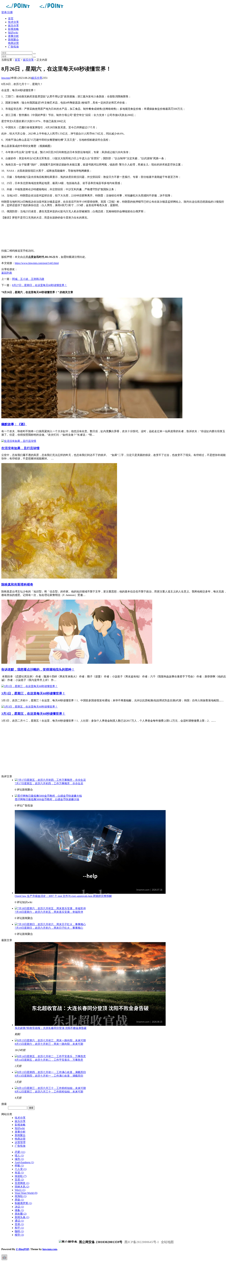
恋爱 (20, 1152)
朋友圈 (20, 1213)
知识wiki (13, 32)
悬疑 (19, 1199)
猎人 (19, 1155)
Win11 (20, 1190)
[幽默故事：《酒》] (91, 417)
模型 (19, 1234)
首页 (10, 18)
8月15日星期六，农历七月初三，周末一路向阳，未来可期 (49, 1043)
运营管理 (20, 1142)
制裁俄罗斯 (23, 1203)
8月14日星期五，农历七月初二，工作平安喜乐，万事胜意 (49, 1059)
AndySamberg (24, 1162)
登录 (19, 1224)
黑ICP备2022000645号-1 (141, 1242)
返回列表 (6, 272)
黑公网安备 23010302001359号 (100, 1242)
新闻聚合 (13, 39)
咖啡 (19, 1231)
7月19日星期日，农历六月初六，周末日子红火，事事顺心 (49, 927)
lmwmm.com (49, 1249)
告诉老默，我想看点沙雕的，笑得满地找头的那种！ (38, 669)
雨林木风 (22, 1186)
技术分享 (13, 22)
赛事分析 (13, 36)
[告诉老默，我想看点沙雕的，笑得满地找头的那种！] (76, 662)
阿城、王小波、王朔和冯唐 (28, 279)
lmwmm (5, 77)
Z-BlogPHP (22, 1249)
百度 (19, 1179)
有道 (19, 1172)
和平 (19, 1227)
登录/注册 (7, 12)
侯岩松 (20, 1176)
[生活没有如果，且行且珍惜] (18, 441)
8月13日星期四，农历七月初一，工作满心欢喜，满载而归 (49, 1075)
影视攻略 (13, 29)
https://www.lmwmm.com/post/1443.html (37, 263)
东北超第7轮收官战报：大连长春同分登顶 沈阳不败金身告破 (51, 1028)
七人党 (20, 1169)
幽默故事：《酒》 (14, 424)
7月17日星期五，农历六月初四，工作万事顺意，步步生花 (49, 783)
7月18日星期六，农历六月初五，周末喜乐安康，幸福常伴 (49, 911)
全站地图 (167, 1242)
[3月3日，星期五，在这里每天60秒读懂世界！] (29, 706)
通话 (19, 1220)
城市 (19, 1159)
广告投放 (13, 46)
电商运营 (13, 43)
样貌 (19, 1165)
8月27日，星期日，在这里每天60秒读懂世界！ (39, 285)
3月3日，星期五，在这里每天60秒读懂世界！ (33, 713)
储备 (19, 1210)
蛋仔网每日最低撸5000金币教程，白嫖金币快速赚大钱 (47, 799)
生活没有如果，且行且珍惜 (20, 448)
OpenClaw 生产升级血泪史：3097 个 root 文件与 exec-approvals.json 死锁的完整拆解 (63, 896)
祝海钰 (20, 1196)
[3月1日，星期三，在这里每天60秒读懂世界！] (29, 686)
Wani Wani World (26, 1193)
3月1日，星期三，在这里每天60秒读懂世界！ (33, 693)
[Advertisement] (102, 234)
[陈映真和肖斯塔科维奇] (59, 577)
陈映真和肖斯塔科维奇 (17, 584)
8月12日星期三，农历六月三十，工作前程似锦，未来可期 (49, 1091)
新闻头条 (22, 1217)
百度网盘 (22, 1183)
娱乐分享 (13, 25)
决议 (19, 1206)
